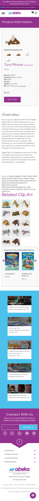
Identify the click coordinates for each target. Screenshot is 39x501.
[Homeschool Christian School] (4, 433)
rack (30, 189)
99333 (4, 178)
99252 (30, 176)
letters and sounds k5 (9, 185)
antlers (15, 178)
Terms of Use (19, 485)
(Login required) (22, 86)
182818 (17, 176)
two (33, 189)
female (26, 178)
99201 (25, 176)
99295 (34, 176)
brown (21, 178)
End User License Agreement (27, 488)
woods (4, 191)
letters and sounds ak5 (27, 180)
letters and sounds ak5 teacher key (14, 183)
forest (32, 178)
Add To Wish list (11, 86)
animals (9, 178)
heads (4, 180)
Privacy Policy (8, 485)
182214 (12, 176)
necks (26, 189)
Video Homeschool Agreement (19, 491)
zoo (8, 191)
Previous (3, 261)
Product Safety (30, 485)
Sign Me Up (28, 427)
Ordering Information (8, 488)
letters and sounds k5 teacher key (14, 187)
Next (35, 261)
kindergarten (14, 180)
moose (12, 189)
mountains (19, 189)
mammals (5, 189)
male (28, 187)
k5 (8, 180)
